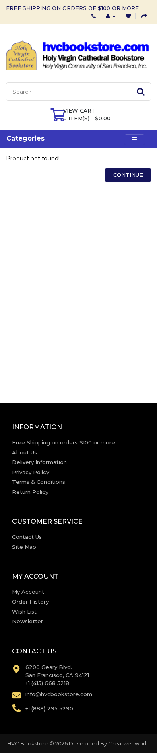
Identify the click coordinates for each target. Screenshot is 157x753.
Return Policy (30, 492)
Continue (128, 175)
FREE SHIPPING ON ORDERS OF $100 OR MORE (72, 8)
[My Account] (111, 16)
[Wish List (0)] (128, 16)
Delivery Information (39, 462)
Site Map (24, 547)
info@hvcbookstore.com (58, 694)
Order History (30, 601)
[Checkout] (144, 16)
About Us (24, 452)
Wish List (24, 611)
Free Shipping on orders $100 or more (63, 442)
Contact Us (27, 537)
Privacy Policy (30, 472)
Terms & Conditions (38, 482)
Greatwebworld (129, 743)
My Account (28, 592)
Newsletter (27, 621)
